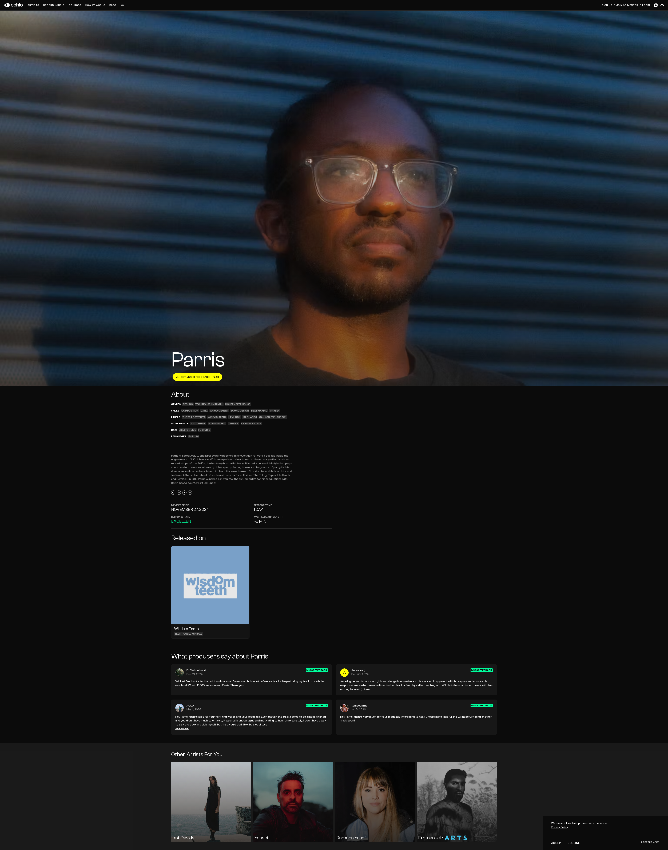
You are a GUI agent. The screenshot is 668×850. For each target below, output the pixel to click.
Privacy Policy (559, 827)
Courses (75, 5)
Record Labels (54, 5)
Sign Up (607, 5)
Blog (112, 5)
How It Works (95, 5)
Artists (33, 5)
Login (646, 5)
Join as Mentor (627, 5)
